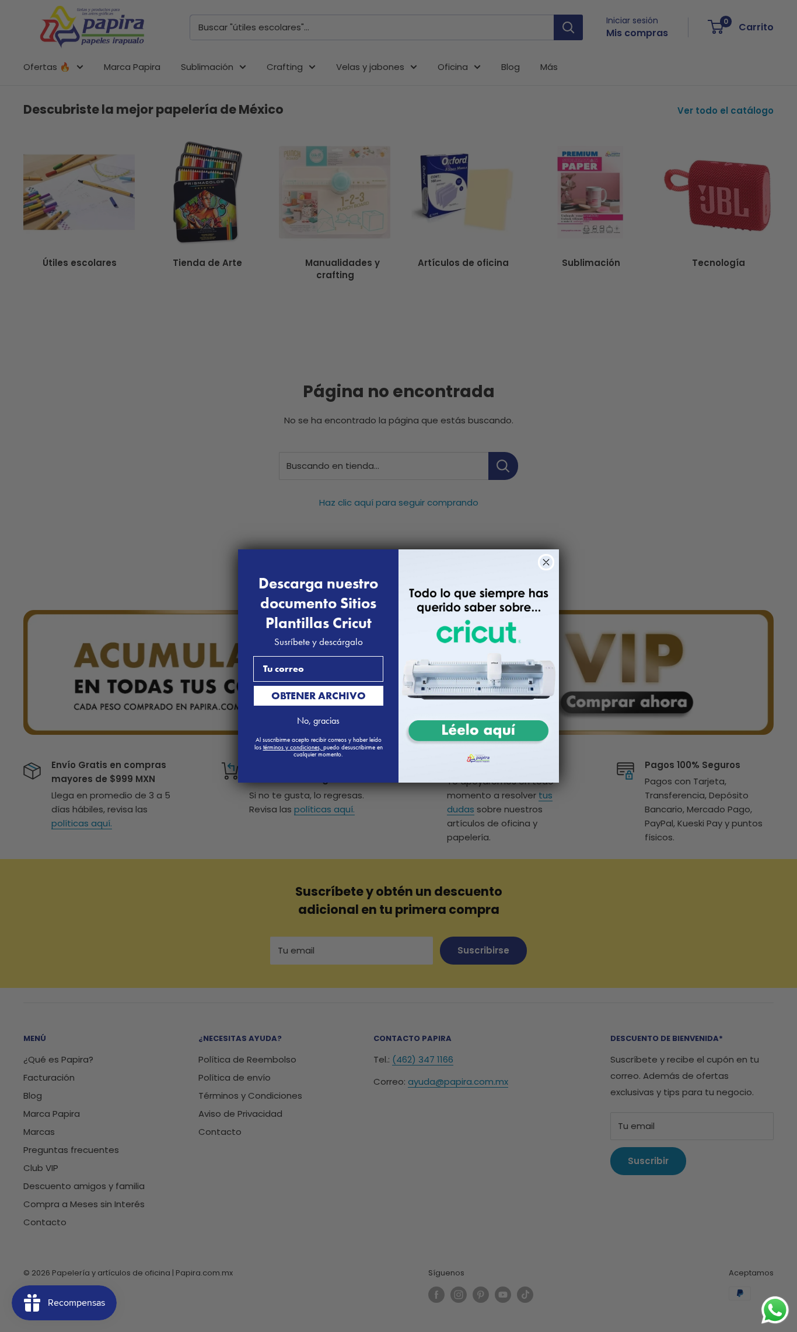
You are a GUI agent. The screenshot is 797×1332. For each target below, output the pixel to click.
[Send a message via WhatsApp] (775, 1310)
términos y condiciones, (293, 747)
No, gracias (318, 720)
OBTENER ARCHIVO (318, 695)
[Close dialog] (546, 562)
